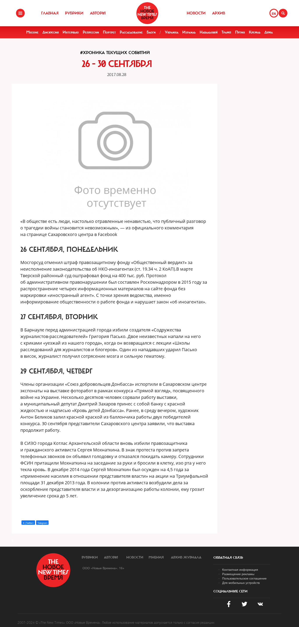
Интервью (71, 32)
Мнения (156, 557)
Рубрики (74, 13)
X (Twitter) (28, 523)
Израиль (189, 32)
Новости (196, 13)
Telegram (42, 523)
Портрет (109, 32)
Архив (218, 13)
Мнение (32, 32)
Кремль (254, 32)
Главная (49, 13)
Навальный (209, 32)
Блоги (151, 32)
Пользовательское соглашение (244, 578)
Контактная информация (240, 569)
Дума (268, 32)
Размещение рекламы (238, 574)
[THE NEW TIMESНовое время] (147, 13)
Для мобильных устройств (241, 582)
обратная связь (228, 557)
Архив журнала (186, 557)
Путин (240, 32)
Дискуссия (50, 32)
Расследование (131, 32)
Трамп (226, 32)
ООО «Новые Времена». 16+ (103, 568)
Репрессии (91, 32)
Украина (171, 32)
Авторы (98, 13)
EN (274, 13)
